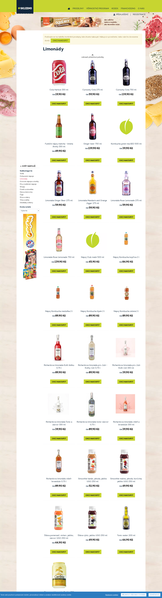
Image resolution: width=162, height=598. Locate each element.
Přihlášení (122, 15)
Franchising (128, 9)
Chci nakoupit (60, 41)
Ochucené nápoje (27, 176)
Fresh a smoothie (26, 189)
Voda (22, 173)
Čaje (21, 195)
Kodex (115, 9)
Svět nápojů (28, 166)
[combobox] (30, 210)
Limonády (23, 179)
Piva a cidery (25, 197)
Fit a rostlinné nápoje (28, 184)
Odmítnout (154, 595)
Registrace (139, 15)
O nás (141, 9)
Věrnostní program (97, 9)
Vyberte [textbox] (24, 211)
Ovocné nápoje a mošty (29, 181)
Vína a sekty (24, 200)
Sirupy (22, 187)
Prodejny (78, 9)
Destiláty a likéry (26, 203)
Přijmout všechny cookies (133, 595)
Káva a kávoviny (26, 192)
